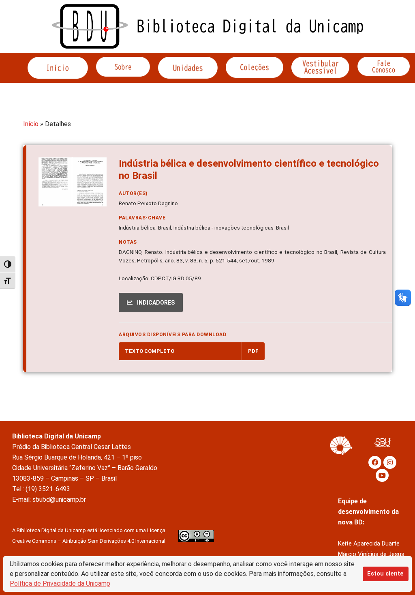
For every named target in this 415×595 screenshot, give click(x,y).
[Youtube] (382, 475)
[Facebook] (374, 462)
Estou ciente (385, 573)
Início (31, 124)
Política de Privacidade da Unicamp (60, 583)
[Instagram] (389, 462)
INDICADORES (155, 302)
